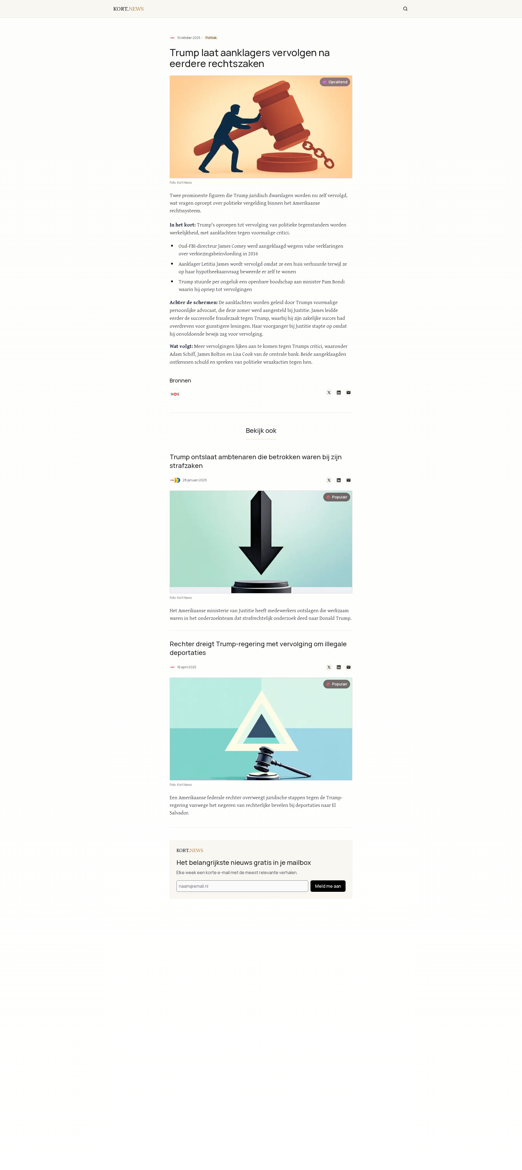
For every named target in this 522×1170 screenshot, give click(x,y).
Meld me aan (328, 886)
